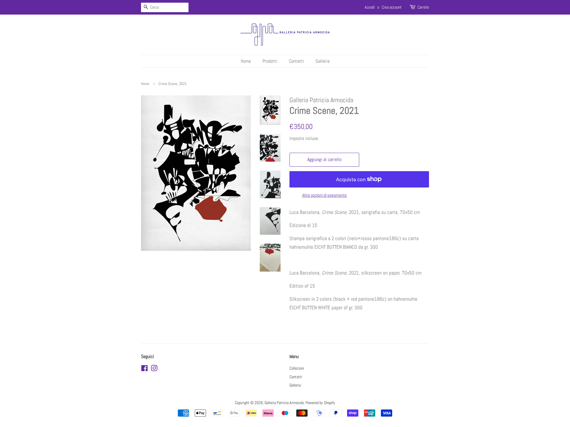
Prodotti (269, 61)
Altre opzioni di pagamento (324, 195)
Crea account (392, 7)
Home (246, 61)
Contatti (296, 61)
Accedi (370, 7)
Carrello (423, 7)
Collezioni (296, 368)
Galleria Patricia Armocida (284, 402)
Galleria (323, 61)
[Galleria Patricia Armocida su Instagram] (154, 369)
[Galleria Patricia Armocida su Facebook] (144, 369)
